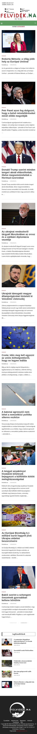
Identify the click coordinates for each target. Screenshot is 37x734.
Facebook (16, 722)
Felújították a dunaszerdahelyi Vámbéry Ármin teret (23, 661)
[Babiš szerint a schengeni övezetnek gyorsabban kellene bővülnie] (18, 577)
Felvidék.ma (5, 65)
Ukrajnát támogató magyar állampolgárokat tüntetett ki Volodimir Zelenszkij (17, 296)
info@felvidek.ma (22, 731)
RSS (22, 722)
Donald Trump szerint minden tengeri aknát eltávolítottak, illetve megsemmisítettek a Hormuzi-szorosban (18, 173)
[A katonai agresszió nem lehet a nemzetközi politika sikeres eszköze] (18, 394)
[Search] (35, 23)
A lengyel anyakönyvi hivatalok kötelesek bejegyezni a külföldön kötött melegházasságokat (18, 475)
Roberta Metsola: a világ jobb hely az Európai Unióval (18, 60)
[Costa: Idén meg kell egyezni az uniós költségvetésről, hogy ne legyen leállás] (18, 337)
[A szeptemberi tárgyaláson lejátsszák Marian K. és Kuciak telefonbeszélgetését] (7, 642)
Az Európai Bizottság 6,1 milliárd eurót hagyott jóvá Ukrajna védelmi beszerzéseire (16, 537)
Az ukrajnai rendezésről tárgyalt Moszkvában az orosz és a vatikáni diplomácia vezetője (18, 235)
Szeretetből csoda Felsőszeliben (23, 650)
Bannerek (23, 720)
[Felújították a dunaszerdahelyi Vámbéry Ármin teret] (7, 663)
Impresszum (14, 720)
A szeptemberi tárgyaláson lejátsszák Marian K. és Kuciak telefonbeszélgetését (23, 641)
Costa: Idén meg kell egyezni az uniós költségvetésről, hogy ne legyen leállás (18, 358)
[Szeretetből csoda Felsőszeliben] (7, 653)
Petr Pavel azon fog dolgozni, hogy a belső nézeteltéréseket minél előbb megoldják (18, 113)
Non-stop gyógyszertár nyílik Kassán (22, 672)
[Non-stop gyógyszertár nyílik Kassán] (7, 674)
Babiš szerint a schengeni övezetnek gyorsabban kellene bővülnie (16, 598)
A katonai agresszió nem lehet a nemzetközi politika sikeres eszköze (17, 415)
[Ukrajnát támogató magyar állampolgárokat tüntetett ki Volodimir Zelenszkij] (18, 276)
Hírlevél (29, 720)
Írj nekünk (6, 720)
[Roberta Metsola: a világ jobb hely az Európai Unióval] (18, 41)
